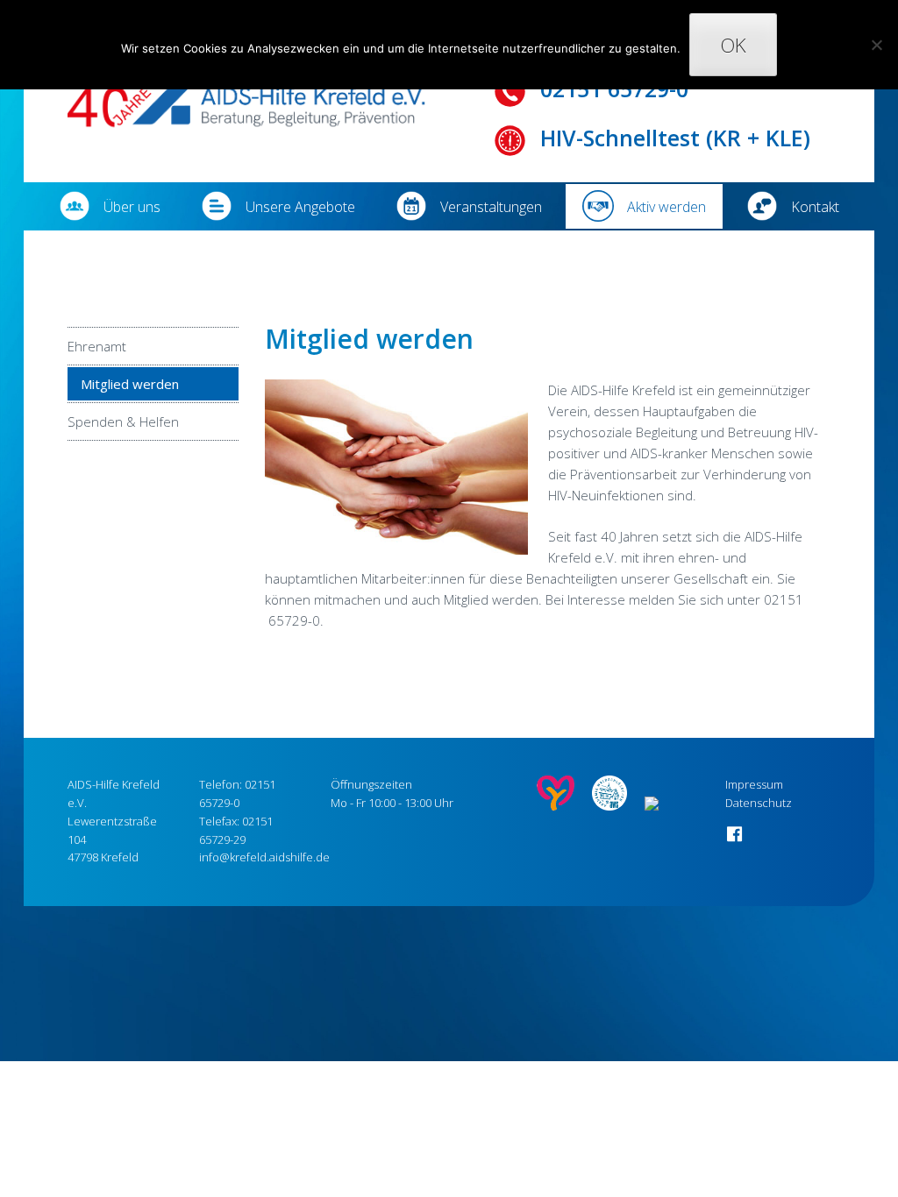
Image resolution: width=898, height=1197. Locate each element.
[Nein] (876, 44)
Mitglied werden (130, 384)
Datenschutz (758, 803)
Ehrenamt (97, 346)
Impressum (754, 784)
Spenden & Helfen (123, 421)
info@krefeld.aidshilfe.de (264, 857)
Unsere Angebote (300, 206)
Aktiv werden (666, 206)
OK (733, 45)
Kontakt (815, 206)
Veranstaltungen (491, 206)
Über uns (131, 206)
